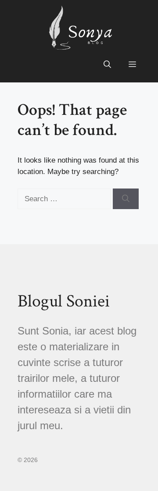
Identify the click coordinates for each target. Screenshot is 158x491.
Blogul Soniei (64, 301)
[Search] (126, 199)
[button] (107, 65)
